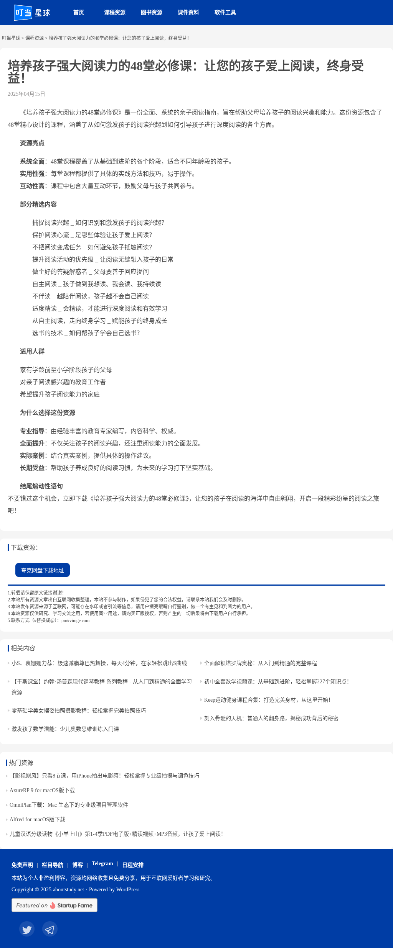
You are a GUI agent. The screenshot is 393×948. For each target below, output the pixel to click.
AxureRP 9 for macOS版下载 (42, 790)
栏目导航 (52, 865)
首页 (78, 12)
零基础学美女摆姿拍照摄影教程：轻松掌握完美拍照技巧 (79, 711)
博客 (77, 865)
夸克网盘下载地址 (42, 570)
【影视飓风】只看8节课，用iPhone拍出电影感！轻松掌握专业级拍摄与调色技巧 (104, 776)
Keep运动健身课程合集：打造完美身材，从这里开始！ (269, 700)
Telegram (102, 863)
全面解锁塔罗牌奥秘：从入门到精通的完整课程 (260, 663)
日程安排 (133, 865)
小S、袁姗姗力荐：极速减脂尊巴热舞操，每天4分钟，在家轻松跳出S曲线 (99, 663)
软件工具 (225, 12)
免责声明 (22, 865)
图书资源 (151, 12)
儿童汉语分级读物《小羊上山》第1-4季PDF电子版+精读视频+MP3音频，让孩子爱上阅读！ (118, 834)
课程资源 (114, 12)
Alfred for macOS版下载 (37, 819)
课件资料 (188, 12)
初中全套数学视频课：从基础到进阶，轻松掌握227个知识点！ (278, 681)
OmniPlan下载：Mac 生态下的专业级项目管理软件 (69, 805)
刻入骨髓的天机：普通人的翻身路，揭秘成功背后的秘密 (271, 718)
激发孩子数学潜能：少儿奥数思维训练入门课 (65, 729)
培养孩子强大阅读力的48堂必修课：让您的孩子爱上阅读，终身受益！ (186, 72)
